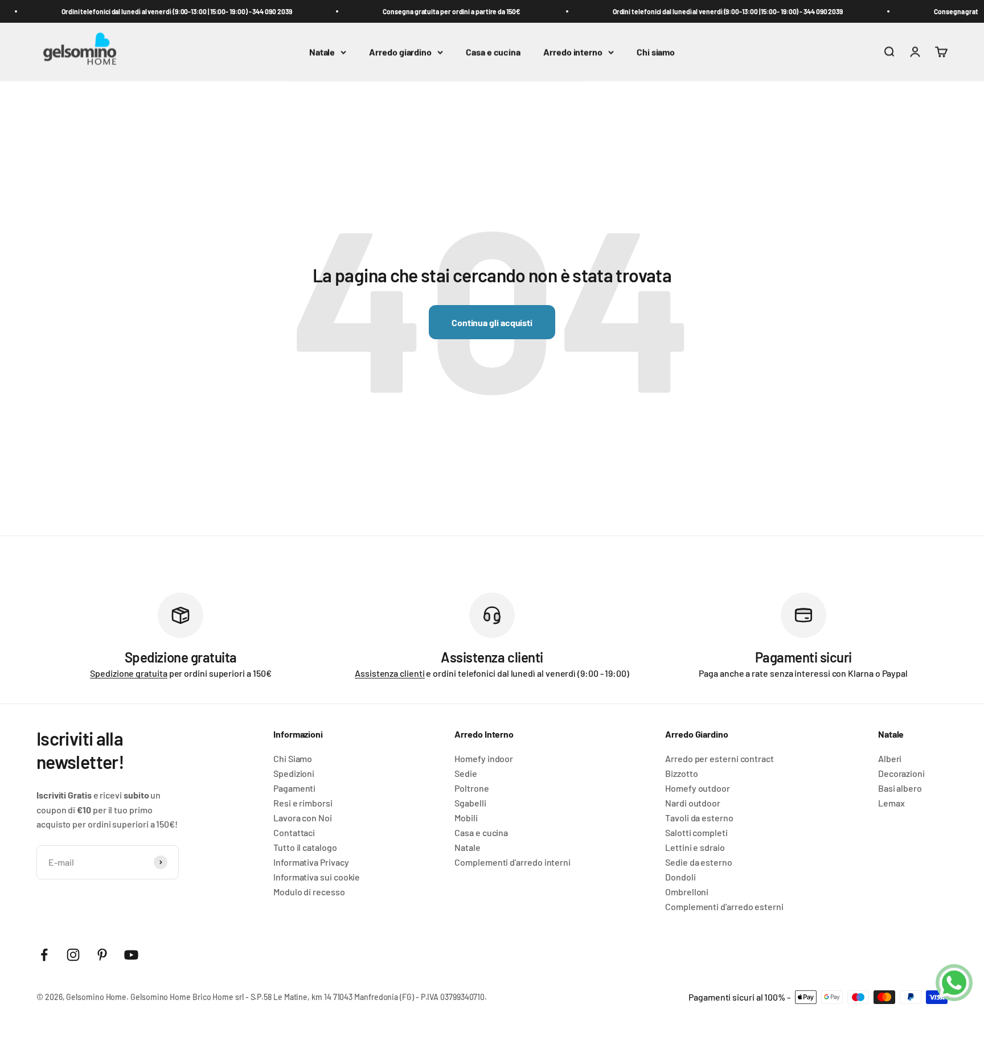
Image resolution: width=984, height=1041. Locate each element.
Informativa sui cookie (316, 877)
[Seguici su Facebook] (44, 954)
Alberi (890, 759)
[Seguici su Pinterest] (102, 954)
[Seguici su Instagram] (73, 954)
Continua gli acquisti (492, 322)
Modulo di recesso (309, 892)
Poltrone (471, 788)
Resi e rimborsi (303, 803)
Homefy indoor (483, 759)
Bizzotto (681, 773)
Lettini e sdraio (695, 847)
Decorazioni (901, 773)
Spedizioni (293, 773)
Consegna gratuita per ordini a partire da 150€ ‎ (445, 11)
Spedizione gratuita (128, 673)
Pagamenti (294, 788)
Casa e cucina (493, 52)
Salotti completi (696, 833)
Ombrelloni (686, 892)
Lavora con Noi (302, 818)
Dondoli (680, 877)
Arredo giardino (400, 52)
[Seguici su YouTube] (131, 954)
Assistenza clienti (390, 673)
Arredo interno (572, 52)
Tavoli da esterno (699, 818)
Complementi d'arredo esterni (724, 907)
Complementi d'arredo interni (512, 862)
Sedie (465, 773)
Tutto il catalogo (305, 847)
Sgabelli (470, 803)
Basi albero (900, 788)
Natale (322, 52)
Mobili (466, 818)
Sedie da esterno (698, 862)
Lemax (891, 803)
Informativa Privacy (310, 862)
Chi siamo (656, 52)
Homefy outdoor (697, 788)
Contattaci (294, 833)
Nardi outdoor (692, 803)
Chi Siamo (292, 759)
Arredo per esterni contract (719, 759)
